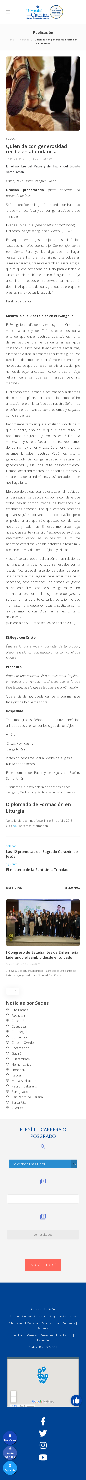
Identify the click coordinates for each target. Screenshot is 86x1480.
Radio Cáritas (10, 1455)
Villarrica (17, 1108)
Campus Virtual (50, 1323)
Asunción (18, 1015)
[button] (76, 1400)
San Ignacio (20, 1091)
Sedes (33, 1347)
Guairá (16, 1053)
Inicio (11, 39)
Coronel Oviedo (23, 1042)
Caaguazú (19, 1026)
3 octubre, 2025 (32, 964)
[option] (43, 938)
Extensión (43, 1340)
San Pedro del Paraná (27, 1097)
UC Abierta (31, 1323)
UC (7, 159)
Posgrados (47, 1335)
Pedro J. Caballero (24, 1086)
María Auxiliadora (24, 1080)
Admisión (49, 1309)
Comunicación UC (15, 964)
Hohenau (18, 1070)
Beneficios (10, 1440)
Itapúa (16, 1075)
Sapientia (43, 1328)
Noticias (36, 1309)
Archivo (14, 1316)
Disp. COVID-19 (48, 1347)
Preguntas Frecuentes (63, 1316)
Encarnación (20, 1048)
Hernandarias (21, 1064)
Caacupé (18, 1021)
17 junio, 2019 (17, 159)
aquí (15, 826)
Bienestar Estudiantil (34, 1316)
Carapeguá (19, 1032)
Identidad (24, 39)
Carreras (32, 1335)
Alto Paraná (20, 1010)
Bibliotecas (15, 1323)
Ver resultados (43, 1234)
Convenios (69, 1323)
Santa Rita (19, 1102)
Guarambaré (21, 1059)
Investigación (64, 1335)
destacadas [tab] (72, 887)
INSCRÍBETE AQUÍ (43, 1265)
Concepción (20, 1037)
